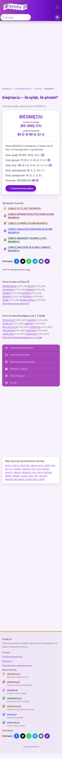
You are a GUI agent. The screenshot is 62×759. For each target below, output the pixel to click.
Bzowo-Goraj (27, 300)
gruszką (48, 472)
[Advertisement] (31, 55)
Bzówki (6, 293)
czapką (24, 476)
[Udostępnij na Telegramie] (35, 261)
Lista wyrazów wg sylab (19, 355)
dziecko (45, 469)
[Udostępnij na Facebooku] (16, 261)
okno (30, 476)
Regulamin (7, 661)
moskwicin (8, 330)
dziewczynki (31, 479)
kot (11, 469)
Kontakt (13, 383)
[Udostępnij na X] (22, 261)
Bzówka (26, 293)
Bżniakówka (9, 286)
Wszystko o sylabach (19, 369)
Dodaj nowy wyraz (17, 376)
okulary (43, 476)
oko (6, 469)
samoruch (31, 333)
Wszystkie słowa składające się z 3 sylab (22, 337)
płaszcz (9, 472)
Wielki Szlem (9, 327)
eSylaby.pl (6, 88)
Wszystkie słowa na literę (15, 303)
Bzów (5, 300)
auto (40, 465)
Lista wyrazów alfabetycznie (21, 348)
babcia (21, 479)
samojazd (8, 333)
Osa (53, 465)
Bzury (31, 286)
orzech (16, 465)
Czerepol (35, 327)
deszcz (8, 465)
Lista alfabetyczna (22, 88)
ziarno (8, 476)
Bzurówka (8, 289)
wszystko (25, 465)
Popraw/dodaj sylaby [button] (22, 188)
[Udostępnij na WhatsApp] (28, 261)
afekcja (7, 323)
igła (34, 472)
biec (28, 269)
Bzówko (30, 289)
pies (33, 469)
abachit (29, 323)
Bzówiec (7, 296)
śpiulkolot (8, 320)
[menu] (57, 7)
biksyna (31, 330)
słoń (38, 469)
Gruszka (26, 469)
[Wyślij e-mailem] (41, 261)
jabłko (34, 465)
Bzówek (27, 296)
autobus (17, 469)
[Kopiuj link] (47, 261)
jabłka (17, 472)
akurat (32, 320)
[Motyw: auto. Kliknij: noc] (57, 17)
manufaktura (11, 479)
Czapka (47, 465)
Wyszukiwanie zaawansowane (22, 362)
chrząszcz (26, 472)
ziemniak (16, 476)
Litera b (38, 88)
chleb (40, 472)
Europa (41, 479)
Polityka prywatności (12, 656)
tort (36, 476)
